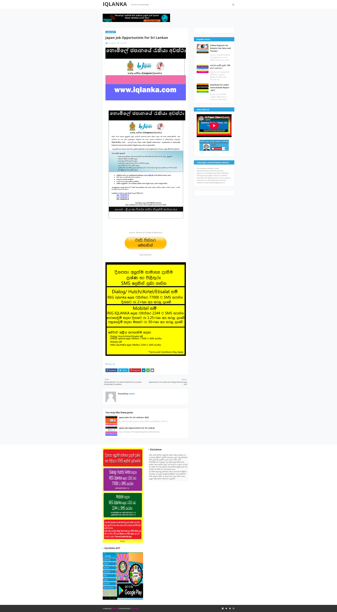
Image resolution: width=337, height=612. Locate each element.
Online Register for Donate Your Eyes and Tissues (220, 48)
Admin (113, 43)
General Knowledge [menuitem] (140, 4)
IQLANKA (115, 4)
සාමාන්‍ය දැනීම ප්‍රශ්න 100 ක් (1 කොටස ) (220, 66)
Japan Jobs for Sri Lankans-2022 (134, 417)
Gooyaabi (135, 608)
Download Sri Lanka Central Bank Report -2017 (219, 88)
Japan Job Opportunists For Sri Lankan (137, 428)
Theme (114, 608)
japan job (111, 364)
